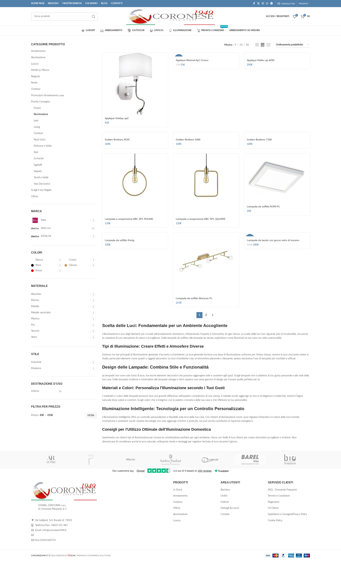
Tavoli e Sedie (41, 177)
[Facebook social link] (254, 3)
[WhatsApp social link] (267, 3)
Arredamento (38, 51)
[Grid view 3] (262, 45)
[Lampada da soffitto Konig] (135, 234)
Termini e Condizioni (279, 496)
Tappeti (38, 171)
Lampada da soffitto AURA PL (263, 206)
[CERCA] (94, 16)
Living (37, 127)
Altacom (130, 459)
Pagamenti (273, 502)
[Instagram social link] (263, 3)
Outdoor (35, 89)
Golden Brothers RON (117, 139)
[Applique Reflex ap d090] (277, 54)
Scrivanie (39, 158)
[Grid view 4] (268, 45)
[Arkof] (210, 460)
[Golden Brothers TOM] (277, 134)
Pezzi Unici (39, 139)
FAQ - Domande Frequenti (282, 490)
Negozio (35, 76)
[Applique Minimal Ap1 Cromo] (206, 54)
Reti (36, 152)
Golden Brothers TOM (259, 139)
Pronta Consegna (40, 101)
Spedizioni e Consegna (280, 514)
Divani (37, 108)
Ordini (224, 496)
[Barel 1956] (250, 460)
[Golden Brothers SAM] (206, 134)
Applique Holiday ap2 (117, 118)
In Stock (177, 490)
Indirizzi (225, 502)
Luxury (35, 64)
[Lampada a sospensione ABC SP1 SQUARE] (206, 184)
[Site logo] (170, 16)
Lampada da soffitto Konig (119, 240)
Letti (36, 120)
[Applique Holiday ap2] (135, 84)
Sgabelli (38, 165)
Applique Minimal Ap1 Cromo (192, 60)
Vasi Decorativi (42, 184)
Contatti (225, 514)
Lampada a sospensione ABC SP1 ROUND (129, 218)
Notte (34, 82)
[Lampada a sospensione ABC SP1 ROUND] (135, 184)
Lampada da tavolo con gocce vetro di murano (273, 240)
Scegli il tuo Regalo (41, 190)
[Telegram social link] (271, 3)
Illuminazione (38, 57)
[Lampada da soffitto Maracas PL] (206, 263)
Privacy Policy (299, 514)
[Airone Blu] (91, 460)
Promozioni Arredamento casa (47, 95)
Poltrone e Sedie (43, 146)
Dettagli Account (230, 508)
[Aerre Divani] (51, 460)
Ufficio (34, 196)
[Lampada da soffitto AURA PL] (277, 178)
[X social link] (258, 3)
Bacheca (225, 490)
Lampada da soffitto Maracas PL (194, 298)
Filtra (91, 415)
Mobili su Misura (40, 70)
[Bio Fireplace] (290, 460)
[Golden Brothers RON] (135, 134)
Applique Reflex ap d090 (260, 60)
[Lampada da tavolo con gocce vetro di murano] (277, 234)
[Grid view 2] (257, 45)
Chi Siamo (273, 508)
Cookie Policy (275, 520)
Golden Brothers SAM (188, 139)
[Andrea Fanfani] (170, 460)
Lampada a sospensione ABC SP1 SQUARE (200, 218)
